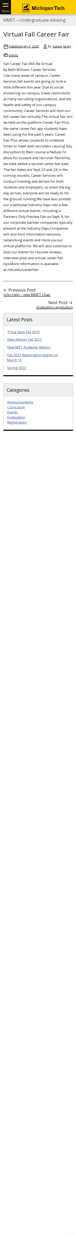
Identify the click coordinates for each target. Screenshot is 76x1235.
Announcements (20, 402)
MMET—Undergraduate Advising (34, 20)
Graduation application (54, 307)
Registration (17, 422)
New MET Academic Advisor (29, 347)
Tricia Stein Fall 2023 (23, 332)
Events (13, 55)
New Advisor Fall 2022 (24, 339)
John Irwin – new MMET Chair (26, 294)
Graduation (16, 417)
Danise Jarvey (62, 46)
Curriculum (16, 407)
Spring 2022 (16, 368)
